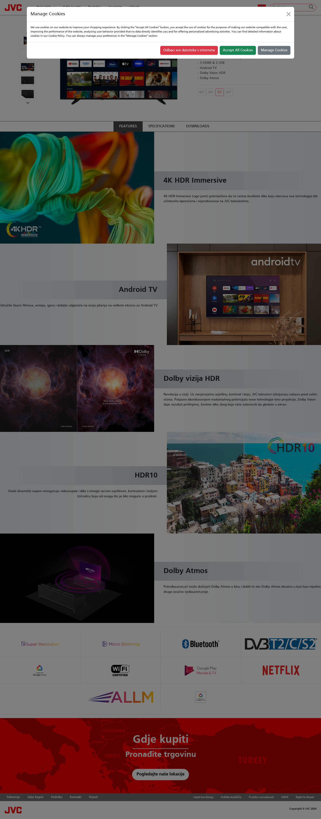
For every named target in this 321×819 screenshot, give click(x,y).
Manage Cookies (274, 50)
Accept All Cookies (238, 50)
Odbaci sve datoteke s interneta (189, 50)
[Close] (288, 14)
